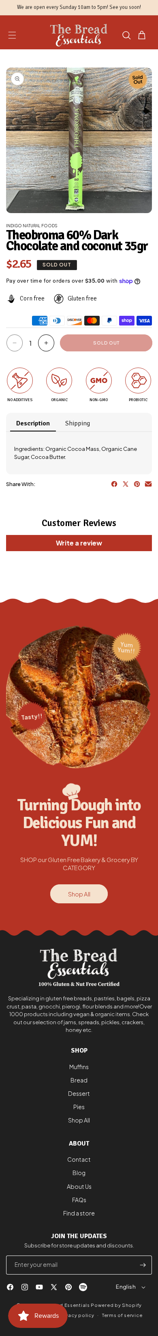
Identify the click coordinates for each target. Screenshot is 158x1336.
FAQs (79, 1199)
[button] (12, 35)
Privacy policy (76, 1315)
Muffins (79, 1066)
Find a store (79, 1213)
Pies (79, 1106)
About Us (79, 1186)
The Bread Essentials (64, 1305)
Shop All (79, 894)
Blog (79, 1172)
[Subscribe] (143, 1265)
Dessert (79, 1093)
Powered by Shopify (116, 1305)
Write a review (79, 543)
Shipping (77, 423)
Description (33, 423)
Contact (79, 1159)
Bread (79, 1080)
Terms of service (122, 1315)
